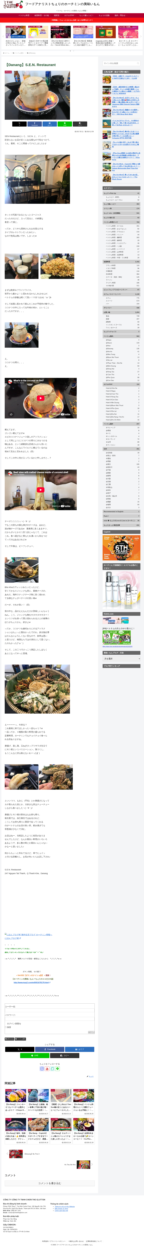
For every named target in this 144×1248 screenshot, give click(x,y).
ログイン (91, 1032)
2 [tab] (74, 51)
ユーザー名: (10, 1006)
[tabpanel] (15, 36)
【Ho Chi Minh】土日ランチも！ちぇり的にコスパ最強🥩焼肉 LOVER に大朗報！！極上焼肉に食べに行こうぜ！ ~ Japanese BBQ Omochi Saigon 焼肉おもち (126, 102)
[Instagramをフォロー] (42, 1068)
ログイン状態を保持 (14, 1025)
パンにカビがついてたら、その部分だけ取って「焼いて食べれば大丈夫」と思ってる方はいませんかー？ (125, 123)
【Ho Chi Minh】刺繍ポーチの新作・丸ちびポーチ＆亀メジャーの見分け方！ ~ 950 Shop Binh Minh (125, 112)
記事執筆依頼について (94, 1241)
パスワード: (10, 1015)
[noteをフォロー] (52, 1068)
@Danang (10, 1039)
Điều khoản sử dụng (61, 1208)
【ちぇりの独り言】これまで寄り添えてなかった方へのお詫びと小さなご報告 (125, 144)
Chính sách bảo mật (61, 1210)
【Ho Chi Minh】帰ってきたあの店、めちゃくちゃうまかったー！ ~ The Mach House (125, 177)
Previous (3, 36)
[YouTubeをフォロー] (47, 1068)
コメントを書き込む (49, 1183)
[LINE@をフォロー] (57, 1068)
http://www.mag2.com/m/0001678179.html (31, 983)
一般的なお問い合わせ (76, 1241)
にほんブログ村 (12, 938)
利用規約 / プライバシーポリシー (54, 1241)
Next (141, 36)
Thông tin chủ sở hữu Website (65, 1206)
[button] (80, 124)
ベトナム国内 (21, 1039)
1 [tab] (70, 51)
